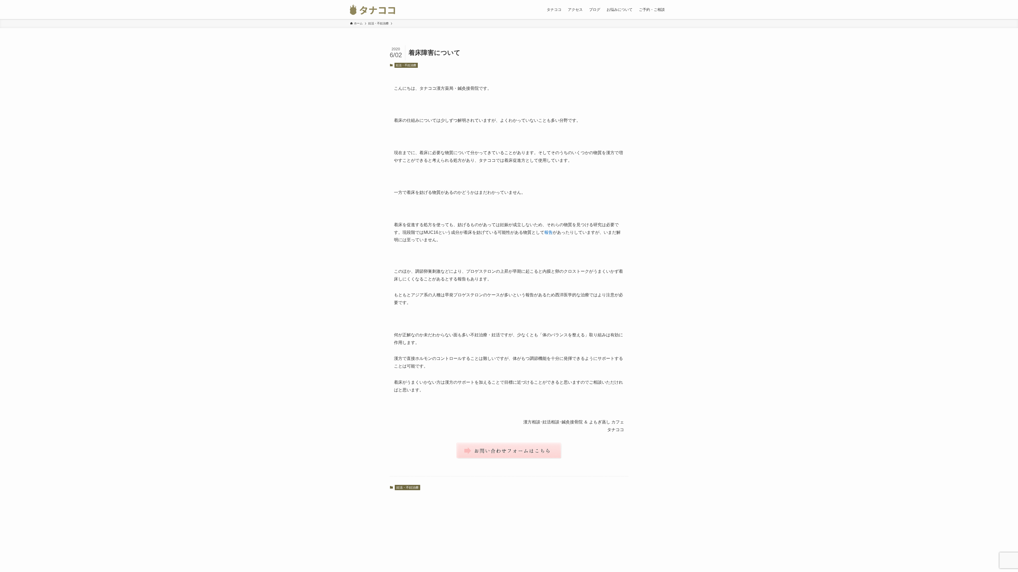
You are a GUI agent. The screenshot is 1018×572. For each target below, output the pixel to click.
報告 (548, 232)
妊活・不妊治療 (406, 65)
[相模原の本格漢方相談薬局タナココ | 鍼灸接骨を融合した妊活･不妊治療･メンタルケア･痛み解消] (372, 9)
